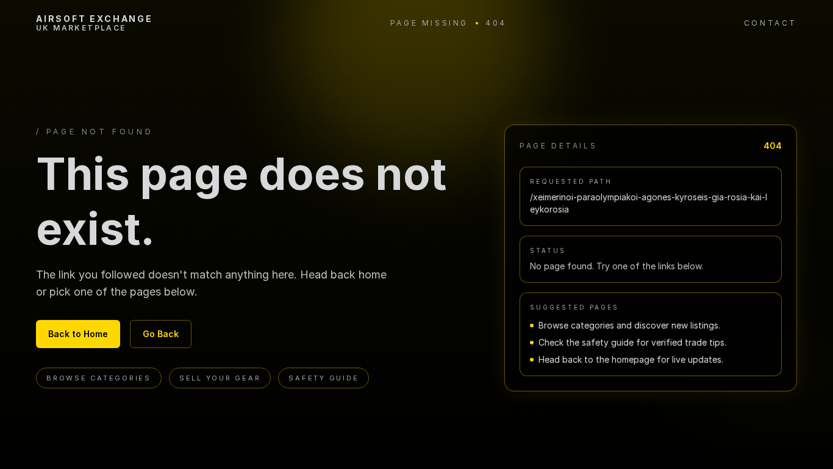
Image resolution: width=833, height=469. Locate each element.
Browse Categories (98, 378)
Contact (770, 22)
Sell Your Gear (220, 378)
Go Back (161, 334)
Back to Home (78, 334)
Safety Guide (323, 378)
